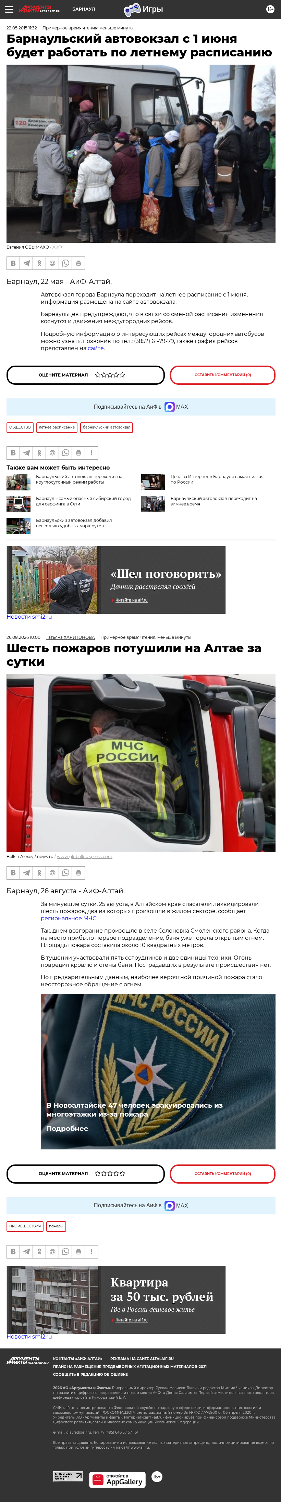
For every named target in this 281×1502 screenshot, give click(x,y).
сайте (95, 348)
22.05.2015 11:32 (22, 27)
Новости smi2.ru (29, 617)
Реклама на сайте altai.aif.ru (142, 1359)
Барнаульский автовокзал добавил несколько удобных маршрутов (74, 523)
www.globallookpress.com (84, 856)
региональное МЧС (68, 918)
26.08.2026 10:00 (23, 637)
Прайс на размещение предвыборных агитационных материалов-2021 (130, 1367)
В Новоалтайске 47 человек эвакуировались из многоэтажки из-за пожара (134, 1109)
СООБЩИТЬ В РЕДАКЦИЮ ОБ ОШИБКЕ (90, 1374)
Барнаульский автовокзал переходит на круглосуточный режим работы (79, 479)
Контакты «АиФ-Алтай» (77, 1359)
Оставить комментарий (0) (223, 375)
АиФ (57, 247)
